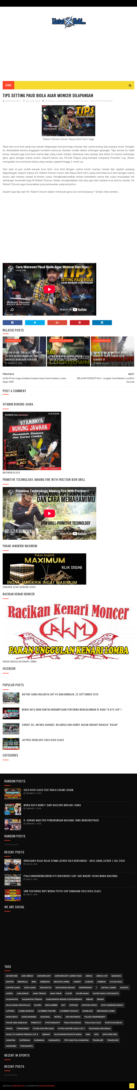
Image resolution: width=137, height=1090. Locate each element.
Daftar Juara (13, 987)
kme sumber (51, 1005)
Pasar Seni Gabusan (16, 1022)
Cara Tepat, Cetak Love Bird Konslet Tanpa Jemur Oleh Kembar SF (109, 356)
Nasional (45, 1017)
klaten (37, 1005)
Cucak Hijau (116, 982)
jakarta (124, 987)
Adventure (11, 976)
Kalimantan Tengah (32, 999)
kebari (89, 999)
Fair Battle (45, 987)
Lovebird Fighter (47, 1011)
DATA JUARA (30, 987)
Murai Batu (12, 1017)
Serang (46, 1034)
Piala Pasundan (72, 1022)
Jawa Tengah (39, 993)
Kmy (63, 1005)
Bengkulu (23, 982)
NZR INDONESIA (73, 1017)
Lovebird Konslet (80, 100)
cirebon (101, 982)
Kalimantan (12, 999)
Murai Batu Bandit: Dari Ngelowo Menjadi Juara (52, 805)
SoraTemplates (18, 1085)
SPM (96, 1034)
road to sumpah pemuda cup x (22, 1034)
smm (88, 1034)
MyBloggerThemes (47, 1085)
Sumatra (10, 1040)
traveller (98, 1040)
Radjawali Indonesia (100, 1028)
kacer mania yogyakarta (106, 993)
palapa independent (95, 1017)
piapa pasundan (113, 1022)
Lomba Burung (63, 100)
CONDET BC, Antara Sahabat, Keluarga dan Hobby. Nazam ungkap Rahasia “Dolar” (70, 724)
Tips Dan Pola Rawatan (101, 100)
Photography (52, 1022)
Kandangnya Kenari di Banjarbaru (64, 999)
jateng (9, 993)
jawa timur (55, 993)
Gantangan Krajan (65, 987)
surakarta (54, 1040)
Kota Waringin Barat (112, 1005)
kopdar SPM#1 (89, 1005)
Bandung (116, 976)
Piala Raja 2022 (93, 1022)
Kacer (69, 993)
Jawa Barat (23, 993)
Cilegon (89, 982)
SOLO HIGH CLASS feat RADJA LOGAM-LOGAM (48, 790)
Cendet (77, 982)
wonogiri (11, 1046)
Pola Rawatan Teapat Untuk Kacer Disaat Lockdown (66, 357)
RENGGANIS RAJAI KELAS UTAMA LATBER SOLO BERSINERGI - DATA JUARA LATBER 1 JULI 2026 (74, 860)
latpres (10, 1011)
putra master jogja (43, 1028)
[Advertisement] (68, 52)
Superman (24, 1040)
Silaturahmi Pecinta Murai (68, 1034)
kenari (100, 999)
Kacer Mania (82, 993)
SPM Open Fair (110, 1034)
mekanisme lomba (106, 1011)
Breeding (49, 100)
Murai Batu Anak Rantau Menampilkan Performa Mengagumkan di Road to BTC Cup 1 (72, 709)
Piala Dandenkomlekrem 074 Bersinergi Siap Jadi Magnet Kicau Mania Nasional (71, 876)
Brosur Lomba (61, 982)
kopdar (74, 1005)
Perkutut (36, 1022)
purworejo (23, 1028)
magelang (88, 1011)
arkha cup (101, 976)
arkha (89, 976)
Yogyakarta (26, 1046)
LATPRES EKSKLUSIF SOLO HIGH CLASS (43, 740)
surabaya (39, 1040)
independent (85, 987)
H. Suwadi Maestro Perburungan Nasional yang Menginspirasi (61, 820)
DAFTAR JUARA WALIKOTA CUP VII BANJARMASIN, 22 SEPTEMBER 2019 (60, 694)
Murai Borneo (29, 1017)
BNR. (34, 982)
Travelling (112, 1040)
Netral (57, 1017)
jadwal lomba (108, 987)
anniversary (44, 976)
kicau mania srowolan (18, 1005)
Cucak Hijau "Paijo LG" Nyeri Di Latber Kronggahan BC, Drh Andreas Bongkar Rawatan (23, 356)
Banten (10, 982)
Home (8, 85)
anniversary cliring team (68, 976)
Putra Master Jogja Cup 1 (71, 1028)
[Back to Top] (131, 1085)
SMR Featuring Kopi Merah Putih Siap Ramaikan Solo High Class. (63, 891)
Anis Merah (27, 976)
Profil (9, 1028)
